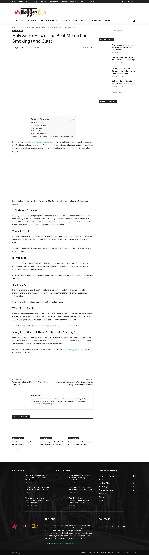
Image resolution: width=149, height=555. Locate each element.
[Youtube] (135, 1)
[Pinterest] (132, 1)
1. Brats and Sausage (40, 123)
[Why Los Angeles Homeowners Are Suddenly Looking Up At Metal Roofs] (104, 48)
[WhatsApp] (45, 54)
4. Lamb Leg (37, 131)
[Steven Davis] (13, 48)
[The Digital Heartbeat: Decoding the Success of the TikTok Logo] (104, 60)
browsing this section (75, 349)
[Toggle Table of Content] (71, 120)
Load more (117, 93)
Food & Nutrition (30, 27)
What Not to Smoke (40, 134)
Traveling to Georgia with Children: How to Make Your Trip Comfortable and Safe (123, 71)
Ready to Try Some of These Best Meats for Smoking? (53, 136)
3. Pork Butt (37, 128)
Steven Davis (21, 48)
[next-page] (17, 449)
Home (14, 27)
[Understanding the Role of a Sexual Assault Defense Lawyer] (104, 84)
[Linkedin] (129, 1)
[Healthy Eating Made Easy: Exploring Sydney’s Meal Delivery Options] (53, 430)
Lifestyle (20, 27)
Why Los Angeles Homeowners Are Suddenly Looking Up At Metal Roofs (123, 47)
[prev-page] (13, 449)
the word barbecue (35, 142)
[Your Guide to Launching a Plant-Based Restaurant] (25, 430)
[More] (50, 54)
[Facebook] (122, 1)
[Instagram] (125, 1)
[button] (134, 21)
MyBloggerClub (19, 553)
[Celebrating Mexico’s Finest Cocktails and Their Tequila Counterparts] (80, 430)
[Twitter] (34, 54)
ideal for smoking (56, 222)
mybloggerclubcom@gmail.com (66, 543)
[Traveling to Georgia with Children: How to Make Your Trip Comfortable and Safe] (104, 72)
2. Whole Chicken (39, 125)
